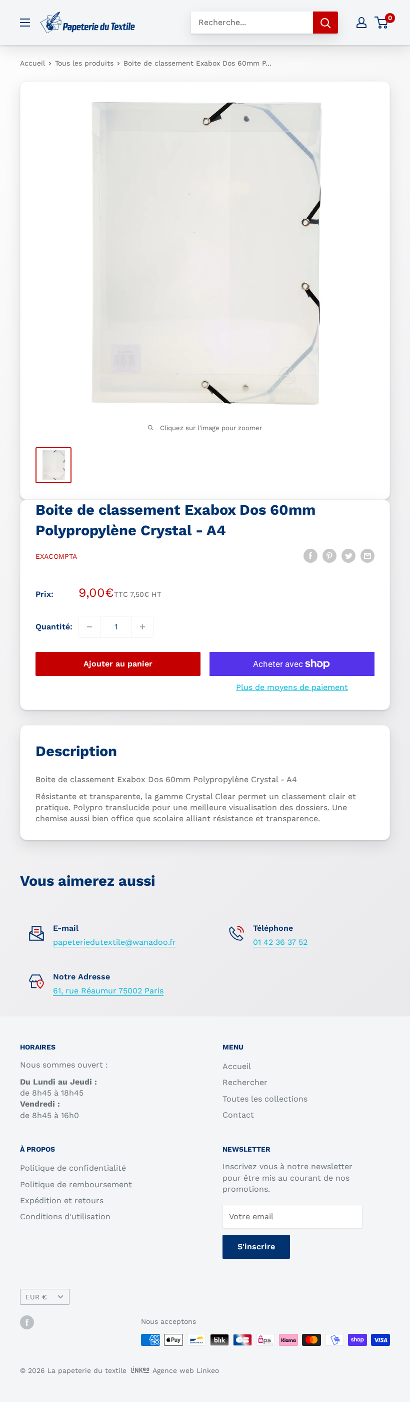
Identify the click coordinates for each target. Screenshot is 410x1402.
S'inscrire (256, 1246)
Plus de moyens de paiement (292, 687)
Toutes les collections (265, 1099)
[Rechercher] (325, 23)
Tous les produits (84, 63)
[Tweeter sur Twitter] (349, 555)
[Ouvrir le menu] (25, 23)
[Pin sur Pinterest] (329, 555)
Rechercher (245, 1082)
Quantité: (54, 626)
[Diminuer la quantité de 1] (89, 626)
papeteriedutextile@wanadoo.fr (114, 942)
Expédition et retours (62, 1200)
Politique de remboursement (76, 1184)
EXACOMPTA (56, 556)
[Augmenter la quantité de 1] (142, 626)
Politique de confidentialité (73, 1168)
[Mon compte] (361, 22)
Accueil (32, 63)
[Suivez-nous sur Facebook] (27, 1322)
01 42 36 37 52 (280, 942)
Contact (238, 1115)
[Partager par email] (367, 555)
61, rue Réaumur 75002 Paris (108, 990)
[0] (382, 23)
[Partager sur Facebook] (311, 555)
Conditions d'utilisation (65, 1216)
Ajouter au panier (118, 663)
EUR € (36, 1297)
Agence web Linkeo (185, 1370)
